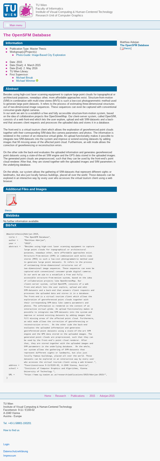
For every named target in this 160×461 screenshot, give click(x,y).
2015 (92, 395)
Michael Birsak (24, 77)
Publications (78, 395)
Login (6, 444)
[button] (14, 25)
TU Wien (41, 5)
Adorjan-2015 (107, 395)
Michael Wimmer (25, 80)
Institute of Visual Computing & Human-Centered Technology (74, 11)
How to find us (11, 430)
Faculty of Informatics (49, 8)
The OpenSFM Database (134, 45)
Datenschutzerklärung (15, 451)
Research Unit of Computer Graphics (59, 15)
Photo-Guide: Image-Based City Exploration (41, 55)
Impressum (9, 455)
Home (47, 395)
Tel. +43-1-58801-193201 (17, 423)
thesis (127, 48)
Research (60, 395)
